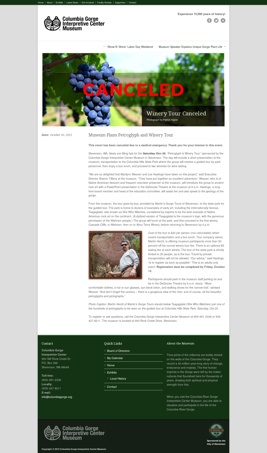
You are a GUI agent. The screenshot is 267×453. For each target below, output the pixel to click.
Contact (132, 2)
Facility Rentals (104, 2)
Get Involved (88, 2)
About (49, 2)
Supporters (120, 2)
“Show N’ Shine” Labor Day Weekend (130, 47)
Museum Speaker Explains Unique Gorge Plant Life (190, 47)
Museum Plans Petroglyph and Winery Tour (131, 135)
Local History (118, 378)
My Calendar (115, 358)
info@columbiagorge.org (57, 397)
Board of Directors (118, 351)
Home (41, 2)
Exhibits (59, 2)
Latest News (72, 2)
